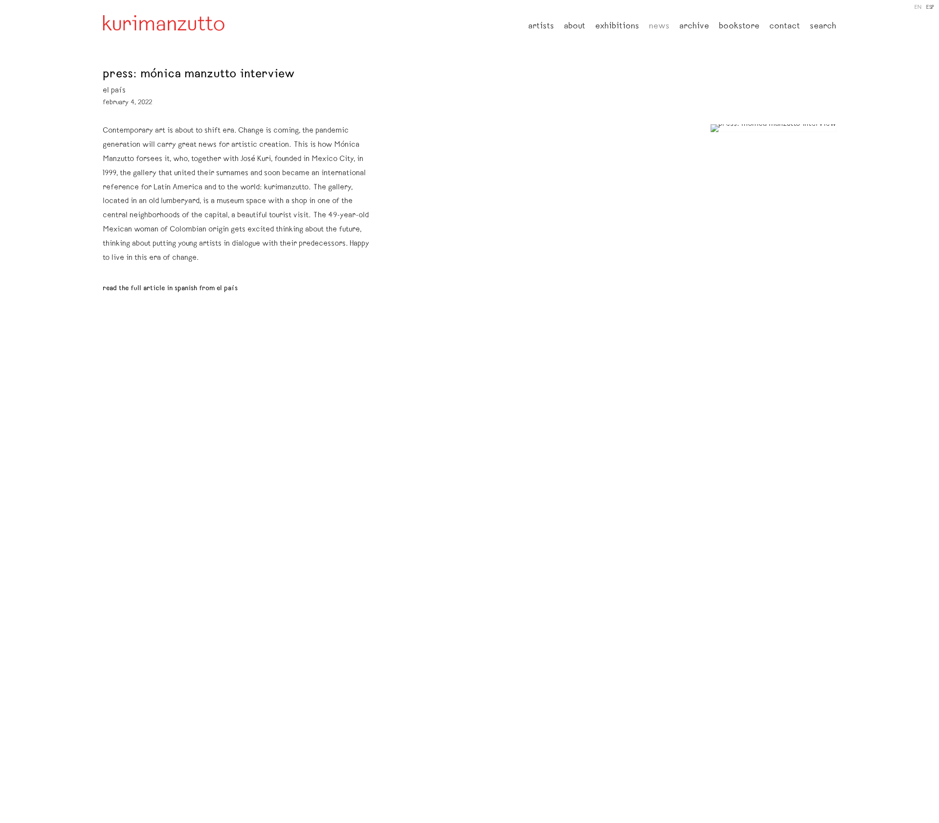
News (659, 27)
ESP (930, 7)
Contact (784, 27)
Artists (541, 27)
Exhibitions (617, 27)
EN (918, 7)
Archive (694, 27)
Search (823, 27)
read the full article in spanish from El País (170, 288)
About (574, 27)
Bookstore (739, 27)
